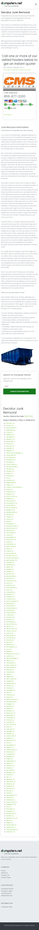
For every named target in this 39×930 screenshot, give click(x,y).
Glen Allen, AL (11, 782)
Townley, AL (10, 722)
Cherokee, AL (11, 663)
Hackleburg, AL (11, 702)
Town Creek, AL (11, 464)
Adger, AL (9, 759)
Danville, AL (10, 462)
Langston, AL (10, 597)
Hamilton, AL (10, 766)
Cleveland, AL (11, 606)
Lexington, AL (10, 524)
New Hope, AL (11, 501)
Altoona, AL (10, 720)
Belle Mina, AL (11, 430)
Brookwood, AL (11, 813)
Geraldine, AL (10, 690)
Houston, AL (10, 530)
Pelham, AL (10, 797)
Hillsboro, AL (10, 439)
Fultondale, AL (11, 667)
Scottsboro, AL (11, 581)
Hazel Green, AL (11, 528)
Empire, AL (10, 551)
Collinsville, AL (11, 761)
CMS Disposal (10, 92)
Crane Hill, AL (10, 505)
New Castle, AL (11, 679)
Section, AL (10, 619)
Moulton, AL (10, 471)
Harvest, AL (10, 469)
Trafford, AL (10, 615)
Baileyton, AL (10, 510)
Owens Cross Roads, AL (14, 487)
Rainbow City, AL (12, 818)
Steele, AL (9, 768)
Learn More (7, 115)
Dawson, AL (10, 734)
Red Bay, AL (10, 706)
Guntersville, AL (11, 588)
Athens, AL (10, 444)
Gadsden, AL (10, 811)
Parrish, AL (9, 686)
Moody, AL (9, 791)
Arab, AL (9, 542)
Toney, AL (9, 489)
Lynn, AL (9, 649)
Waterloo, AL (10, 752)
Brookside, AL (10, 622)
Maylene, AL (10, 784)
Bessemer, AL (11, 713)
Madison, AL (10, 435)
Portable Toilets (6, 891)
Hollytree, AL (10, 585)
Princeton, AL (10, 599)
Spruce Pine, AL (11, 624)
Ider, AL (8, 777)
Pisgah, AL (9, 708)
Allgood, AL (10, 677)
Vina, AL (9, 743)
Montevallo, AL (11, 825)
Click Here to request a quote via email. (17, 70)
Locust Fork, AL (11, 631)
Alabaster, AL (11, 827)
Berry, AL (9, 820)
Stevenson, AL (11, 740)
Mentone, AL (10, 779)
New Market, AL (11, 560)
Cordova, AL (10, 617)
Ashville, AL (10, 816)
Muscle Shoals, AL (12, 526)
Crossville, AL (10, 718)
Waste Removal (6, 896)
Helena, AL (9, 763)
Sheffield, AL (10, 565)
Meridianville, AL (11, 512)
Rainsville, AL (10, 715)
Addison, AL (10, 499)
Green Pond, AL (11, 802)
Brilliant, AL (10, 738)
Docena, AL (10, 640)
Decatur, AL (10, 423)
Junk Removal (6, 893)
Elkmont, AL (10, 446)
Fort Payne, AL (11, 724)
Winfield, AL (10, 786)
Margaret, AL (10, 772)
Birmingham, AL (11, 647)
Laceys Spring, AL (12, 467)
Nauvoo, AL (10, 661)
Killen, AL (9, 549)
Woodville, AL (10, 544)
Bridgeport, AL (11, 804)
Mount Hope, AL (11, 508)
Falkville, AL (10, 448)
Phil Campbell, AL (12, 601)
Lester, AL (9, 473)
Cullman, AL (10, 476)
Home (3, 871)
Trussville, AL (10, 754)
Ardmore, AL (10, 480)
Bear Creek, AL (11, 665)
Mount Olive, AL (11, 629)
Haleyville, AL (10, 604)
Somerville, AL (11, 455)
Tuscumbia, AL (11, 553)
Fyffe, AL (9, 674)
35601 (31, 416)
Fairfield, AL (10, 681)
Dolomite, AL (10, 672)
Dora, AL (9, 590)
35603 (26, 416)
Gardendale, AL (11, 608)
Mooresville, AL (11, 428)
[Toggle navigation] (36, 4)
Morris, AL (9, 642)
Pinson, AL (9, 697)
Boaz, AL (9, 693)
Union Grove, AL (11, 496)
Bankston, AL (10, 832)
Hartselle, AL (10, 437)
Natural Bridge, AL (12, 658)
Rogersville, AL (11, 482)
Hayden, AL (10, 569)
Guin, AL (9, 807)
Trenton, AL (10, 562)
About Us (4, 873)
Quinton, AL (10, 656)
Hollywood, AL (11, 683)
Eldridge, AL (10, 756)
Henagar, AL (10, 731)
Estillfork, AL (10, 645)
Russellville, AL (11, 537)
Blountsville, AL (11, 576)
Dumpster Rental (7, 889)
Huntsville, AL (10, 441)
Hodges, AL (10, 704)
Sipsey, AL (9, 567)
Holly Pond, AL (11, 546)
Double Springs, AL (12, 558)
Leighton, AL (10, 494)
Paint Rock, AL (11, 540)
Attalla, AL (9, 775)
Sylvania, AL (10, 711)
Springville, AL (11, 745)
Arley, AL (9, 521)
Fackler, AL (10, 688)
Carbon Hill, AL (11, 736)
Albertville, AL (11, 635)
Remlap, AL (10, 670)
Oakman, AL (10, 729)
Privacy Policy (6, 877)
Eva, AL (8, 478)
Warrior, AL (10, 594)
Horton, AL (9, 626)
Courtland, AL (11, 457)
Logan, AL (9, 485)
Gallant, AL (10, 747)
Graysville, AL (10, 592)
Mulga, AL (9, 651)
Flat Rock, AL (10, 788)
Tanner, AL (10, 426)
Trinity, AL (9, 432)
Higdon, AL (9, 823)
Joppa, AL (9, 517)
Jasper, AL (9, 572)
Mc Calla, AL (10, 770)
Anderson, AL (10, 492)
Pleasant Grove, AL (13, 654)
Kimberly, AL (10, 610)
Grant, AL (9, 535)
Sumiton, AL (10, 578)
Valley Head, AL (11, 750)
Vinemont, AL (10, 460)
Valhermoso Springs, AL (14, 453)
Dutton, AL (9, 633)
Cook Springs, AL (12, 830)
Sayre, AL (9, 583)
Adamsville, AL (11, 613)
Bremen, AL (10, 515)
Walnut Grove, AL (12, 699)
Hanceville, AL (11, 533)
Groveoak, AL (11, 638)
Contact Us (5, 875)
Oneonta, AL (10, 695)
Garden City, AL (11, 556)
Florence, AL (10, 574)
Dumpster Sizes (6, 907)
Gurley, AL (9, 519)
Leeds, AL (9, 793)
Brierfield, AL (10, 809)
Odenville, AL (10, 800)
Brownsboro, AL (11, 503)
